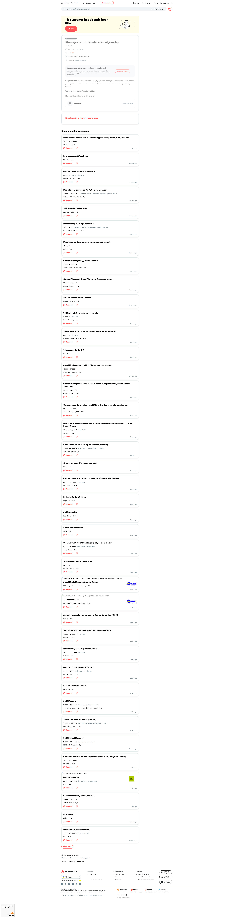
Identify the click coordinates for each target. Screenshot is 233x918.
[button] (165, 872)
